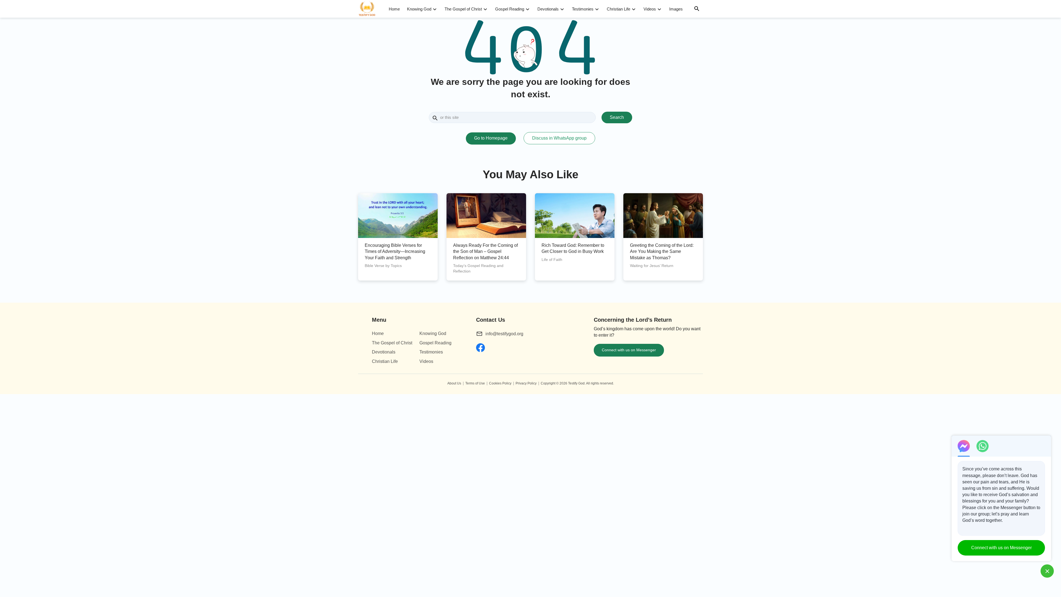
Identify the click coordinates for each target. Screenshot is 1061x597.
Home (394, 9)
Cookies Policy (500, 383)
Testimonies (582, 9)
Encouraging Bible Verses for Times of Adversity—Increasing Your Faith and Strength (395, 251)
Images (676, 9)
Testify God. (576, 383)
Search (617, 117)
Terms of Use (475, 383)
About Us (454, 383)
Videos (650, 9)
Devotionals (548, 9)
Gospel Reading (509, 9)
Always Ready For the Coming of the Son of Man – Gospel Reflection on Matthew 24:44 (485, 251)
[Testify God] (369, 9)
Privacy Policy (526, 383)
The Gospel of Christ (463, 9)
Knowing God (419, 9)
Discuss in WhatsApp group (559, 138)
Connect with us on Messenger (629, 350)
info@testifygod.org (504, 333)
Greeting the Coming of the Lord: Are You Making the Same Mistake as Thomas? (662, 251)
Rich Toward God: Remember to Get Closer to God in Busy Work (573, 248)
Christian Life (618, 9)
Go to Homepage (491, 138)
